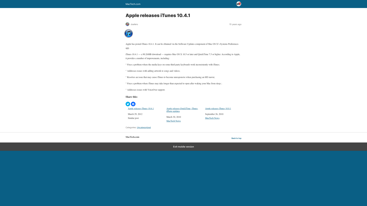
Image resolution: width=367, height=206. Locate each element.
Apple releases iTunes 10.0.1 (218, 108)
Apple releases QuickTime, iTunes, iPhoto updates (182, 109)
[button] (128, 104)
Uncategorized (144, 127)
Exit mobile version (183, 146)
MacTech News (173, 120)
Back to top (236, 138)
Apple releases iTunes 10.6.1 (141, 108)
